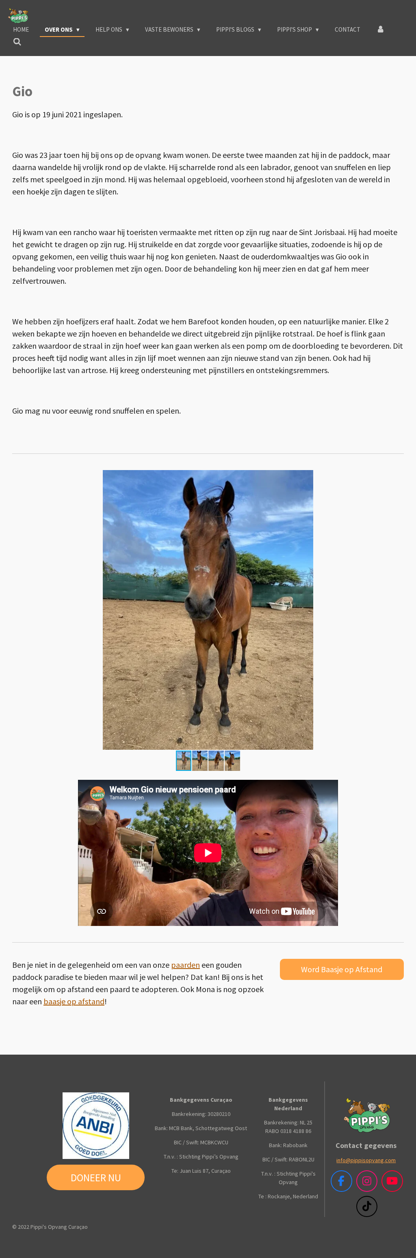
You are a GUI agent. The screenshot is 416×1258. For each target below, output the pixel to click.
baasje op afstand (73, 1001)
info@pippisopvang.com (366, 1160)
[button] (396, 477)
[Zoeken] (17, 42)
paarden (185, 965)
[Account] (380, 30)
